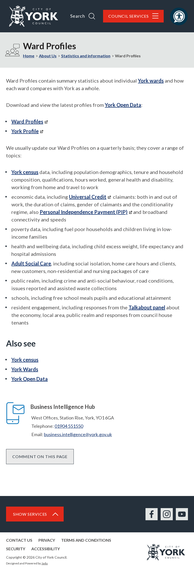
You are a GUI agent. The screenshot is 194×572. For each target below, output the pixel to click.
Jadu (44, 563)
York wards (151, 81)
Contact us (19, 540)
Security (15, 548)
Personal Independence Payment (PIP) (84, 212)
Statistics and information (85, 55)
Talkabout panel (147, 307)
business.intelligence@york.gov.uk (78, 434)
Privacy (46, 540)
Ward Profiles (27, 121)
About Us (48, 55)
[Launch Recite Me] (179, 16)
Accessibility (45, 548)
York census (24, 172)
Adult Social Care (31, 263)
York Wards (24, 369)
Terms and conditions (86, 540)
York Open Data (123, 105)
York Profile (25, 131)
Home (28, 55)
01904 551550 (69, 426)
